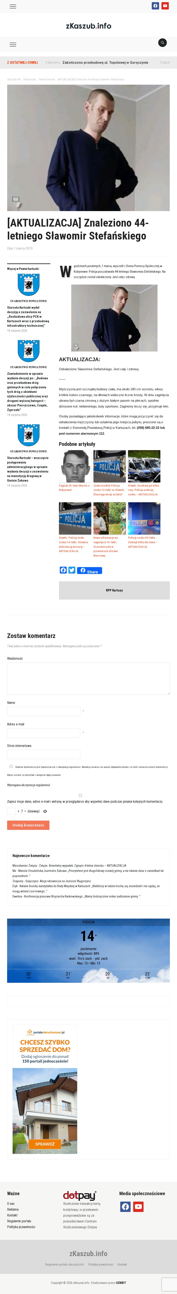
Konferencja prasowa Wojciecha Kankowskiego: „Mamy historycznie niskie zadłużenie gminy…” (82, 896)
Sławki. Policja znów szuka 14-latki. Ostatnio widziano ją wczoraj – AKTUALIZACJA (73, 544)
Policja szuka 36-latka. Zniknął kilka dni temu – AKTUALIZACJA (143, 542)
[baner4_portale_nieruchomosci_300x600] (45, 1089)
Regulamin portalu (19, 1221)
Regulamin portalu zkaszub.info (64, 1264)
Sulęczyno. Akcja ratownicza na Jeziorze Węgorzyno (58, 881)
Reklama (13, 1209)
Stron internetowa (19, 746)
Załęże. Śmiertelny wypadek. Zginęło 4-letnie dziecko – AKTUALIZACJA (82, 865)
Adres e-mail (15, 724)
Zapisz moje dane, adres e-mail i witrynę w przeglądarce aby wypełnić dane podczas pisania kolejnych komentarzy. (85, 801)
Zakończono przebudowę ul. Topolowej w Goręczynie (85, 63)
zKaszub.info (88, 1253)
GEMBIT (121, 1283)
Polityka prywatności (21, 1227)
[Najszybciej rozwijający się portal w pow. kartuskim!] (88, 25)
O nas (10, 1204)
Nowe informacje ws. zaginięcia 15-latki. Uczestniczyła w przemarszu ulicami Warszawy (106, 546)
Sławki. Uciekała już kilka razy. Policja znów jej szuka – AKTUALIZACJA (143, 490)
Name (11, 703)
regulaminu (75, 767)
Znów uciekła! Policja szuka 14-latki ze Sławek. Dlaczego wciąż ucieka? (109, 490)
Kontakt (12, 1215)
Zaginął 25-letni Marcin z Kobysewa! (74, 488)
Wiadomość (15, 658)
